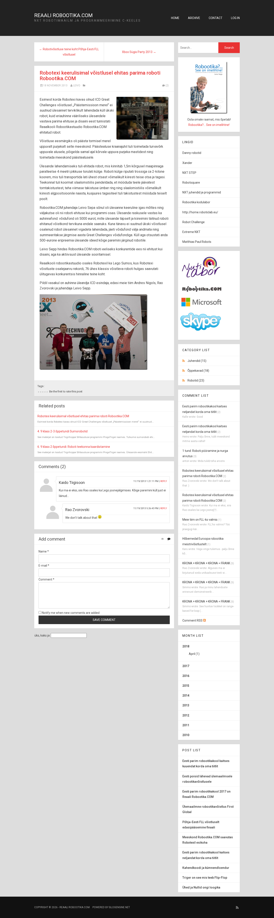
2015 (185, 685)
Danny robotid (191, 153)
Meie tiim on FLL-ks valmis (199, 519)
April (192, 654)
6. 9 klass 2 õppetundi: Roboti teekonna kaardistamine (73, 446)
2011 (185, 725)
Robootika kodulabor (196, 202)
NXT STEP (189, 172)
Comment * (46, 579)
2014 (185, 695)
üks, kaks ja (42, 635)
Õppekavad (198, 370)
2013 (185, 705)
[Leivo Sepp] (201, 290)
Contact (215, 18)
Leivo (76, 85)
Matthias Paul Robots (196, 241)
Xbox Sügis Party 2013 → (139, 52)
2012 (185, 715)
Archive (194, 18)
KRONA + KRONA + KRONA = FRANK (206, 563)
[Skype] (200, 329)
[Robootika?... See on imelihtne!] (209, 88)
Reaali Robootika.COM (63, 15)
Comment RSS (192, 620)
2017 (185, 666)
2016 (185, 676)
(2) (167, 85)
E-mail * (44, 565)
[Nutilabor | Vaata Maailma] (201, 280)
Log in (235, 18)
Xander (187, 163)
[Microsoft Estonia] (201, 306)
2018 (191, 650)
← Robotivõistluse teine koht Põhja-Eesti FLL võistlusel (69, 51)
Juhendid (197, 360)
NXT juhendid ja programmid (201, 192)
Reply (163, 481)
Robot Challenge (193, 222)
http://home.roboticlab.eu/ (200, 212)
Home (175, 18)
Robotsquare (191, 182)
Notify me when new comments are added (70, 612)
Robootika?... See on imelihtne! (208, 125)
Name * (44, 551)
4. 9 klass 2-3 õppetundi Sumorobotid (62, 431)
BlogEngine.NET (119, 907)
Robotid (196, 380)
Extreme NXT (191, 232)
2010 (185, 735)
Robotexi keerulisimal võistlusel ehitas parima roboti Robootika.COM (100, 75)
